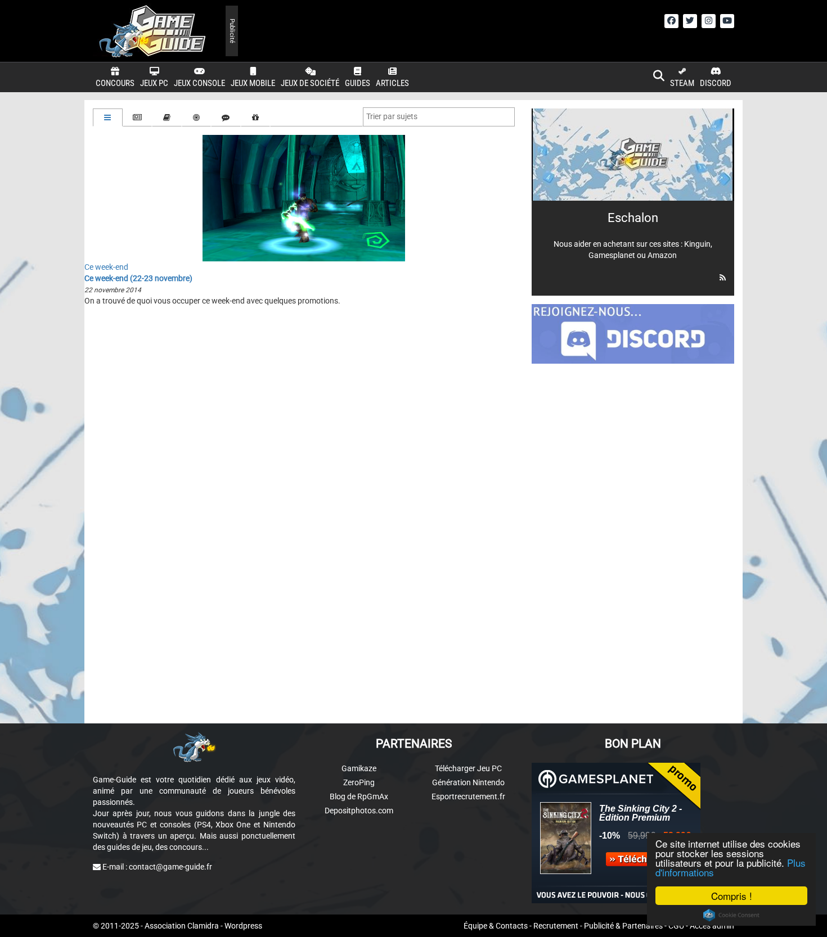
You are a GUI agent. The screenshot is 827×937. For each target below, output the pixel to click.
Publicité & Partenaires (623, 925)
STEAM (682, 83)
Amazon (662, 255)
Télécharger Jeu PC (468, 768)
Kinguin (697, 243)
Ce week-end (106, 266)
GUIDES (357, 83)
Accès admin (712, 925)
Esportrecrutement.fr (468, 796)
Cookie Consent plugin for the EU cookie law (731, 915)
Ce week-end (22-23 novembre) (138, 278)
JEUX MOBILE (253, 83)
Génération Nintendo (468, 782)
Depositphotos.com (359, 810)
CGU (676, 925)
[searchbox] (394, 116)
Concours (115, 83)
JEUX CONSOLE (199, 83)
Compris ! (731, 896)
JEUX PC (154, 83)
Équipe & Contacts (496, 925)
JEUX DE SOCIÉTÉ (310, 83)
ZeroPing (359, 782)
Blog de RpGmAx (359, 796)
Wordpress (243, 925)
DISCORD (715, 83)
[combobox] (439, 116)
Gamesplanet (611, 255)
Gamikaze (358, 768)
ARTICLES (392, 83)
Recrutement (555, 925)
